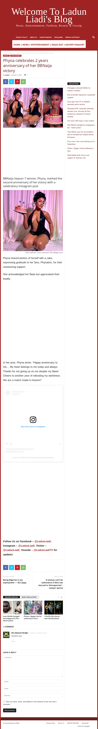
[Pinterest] (17, 81)
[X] (11, 81)
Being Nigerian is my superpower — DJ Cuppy (14, 581)
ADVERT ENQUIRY (46, 37)
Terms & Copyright (72, 37)
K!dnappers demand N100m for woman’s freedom (78, 89)
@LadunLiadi (42, 541)
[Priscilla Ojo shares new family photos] (53, 607)
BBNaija (11, 53)
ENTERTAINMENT (40, 44)
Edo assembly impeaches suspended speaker (81, 96)
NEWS (25, 44)
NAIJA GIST (57, 44)
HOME (17, 44)
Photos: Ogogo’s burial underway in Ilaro (33, 617)
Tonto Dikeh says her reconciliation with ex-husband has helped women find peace (80, 134)
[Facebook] (5, 81)
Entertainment (16, 56)
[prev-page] (58, 597)
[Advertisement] (33, 134)
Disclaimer (58, 37)
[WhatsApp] (23, 81)
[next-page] (61, 597)
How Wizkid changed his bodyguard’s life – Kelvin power (11, 618)
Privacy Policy (21, 37)
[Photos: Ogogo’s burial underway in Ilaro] (33, 607)
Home (5, 53)
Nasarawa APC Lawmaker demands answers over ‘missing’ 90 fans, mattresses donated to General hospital (80, 113)
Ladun (7, 75)
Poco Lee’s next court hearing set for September (81, 143)
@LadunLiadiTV (43, 550)
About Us (33, 37)
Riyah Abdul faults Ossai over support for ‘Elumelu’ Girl (78, 156)
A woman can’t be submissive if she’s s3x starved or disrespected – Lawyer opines (50, 584)
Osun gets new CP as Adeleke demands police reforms (78, 103)
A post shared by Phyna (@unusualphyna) (33, 458)
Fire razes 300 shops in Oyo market (80, 121)
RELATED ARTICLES (11, 597)
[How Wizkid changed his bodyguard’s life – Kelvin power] (12, 607)
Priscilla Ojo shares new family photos (52, 617)
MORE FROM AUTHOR (29, 597)
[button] (93, 37)
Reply (13, 641)
